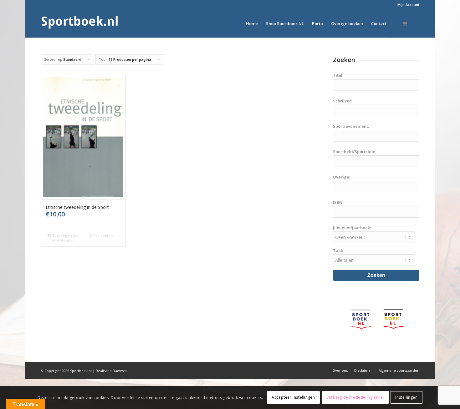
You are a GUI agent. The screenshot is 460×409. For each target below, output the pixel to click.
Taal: (338, 250)
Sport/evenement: (351, 126)
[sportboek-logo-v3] (80, 23)
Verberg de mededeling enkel (355, 397)
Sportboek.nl (81, 370)
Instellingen (406, 397)
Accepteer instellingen (293, 397)
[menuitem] (406, 4)
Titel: (338, 75)
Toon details (103, 235)
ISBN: (338, 202)
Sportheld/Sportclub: (354, 151)
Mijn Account (408, 4)
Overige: (341, 177)
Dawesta (120, 370)
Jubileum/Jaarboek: (352, 227)
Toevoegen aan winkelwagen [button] (65, 237)
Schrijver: (342, 101)
